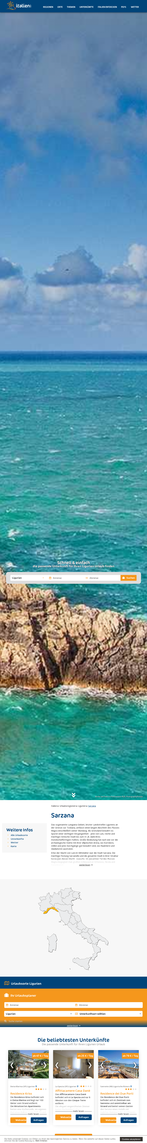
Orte (60, 7)
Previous (12, 1064)
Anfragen (38, 1120)
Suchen (130, 577)
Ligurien (82, 805)
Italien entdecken (107, 7)
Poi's (123, 7)
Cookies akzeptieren (131, 1139)
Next (44, 1064)
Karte (14, 846)
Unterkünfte (86, 7)
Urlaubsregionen (67, 805)
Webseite (21, 1120)
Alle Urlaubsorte (19, 835)
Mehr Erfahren (41, 1140)
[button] (28, 578)
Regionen (48, 7)
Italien (54, 805)
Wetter (134, 7)
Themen (71, 7)
